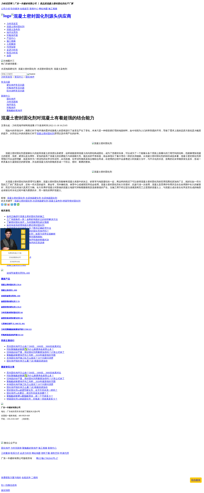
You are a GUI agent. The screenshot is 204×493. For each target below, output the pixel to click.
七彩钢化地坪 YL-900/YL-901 (13, 324)
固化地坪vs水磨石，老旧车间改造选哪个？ (28, 393)
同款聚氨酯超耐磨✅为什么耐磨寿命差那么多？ (30, 349)
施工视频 (52, 8)
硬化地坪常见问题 (15, 85)
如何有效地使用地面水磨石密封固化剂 (25, 225)
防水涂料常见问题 (15, 91)
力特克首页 (12, 23)
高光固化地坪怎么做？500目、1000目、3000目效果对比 (34, 346)
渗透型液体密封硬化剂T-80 (12, 318)
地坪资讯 (11, 104)
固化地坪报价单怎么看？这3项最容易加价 (27, 361)
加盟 (9, 56)
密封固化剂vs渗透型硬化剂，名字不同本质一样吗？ (32, 390)
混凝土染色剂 (13, 29)
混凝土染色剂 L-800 (16, 265)
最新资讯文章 (7, 367)
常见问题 (5, 82)
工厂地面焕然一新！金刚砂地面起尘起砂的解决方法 (32, 219)
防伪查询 (15, 8)
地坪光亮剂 (12, 32)
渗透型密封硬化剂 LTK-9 (11, 307)
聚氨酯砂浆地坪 (14, 110)
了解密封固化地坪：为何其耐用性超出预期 (28, 222)
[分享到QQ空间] (5, 204)
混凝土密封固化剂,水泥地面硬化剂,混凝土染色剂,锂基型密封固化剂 (47, 201)
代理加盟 (11, 47)
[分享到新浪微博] (8, 204)
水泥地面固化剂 (49, 198)
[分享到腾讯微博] (12, 204)
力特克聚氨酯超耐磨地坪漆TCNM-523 (16, 329)
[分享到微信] (18, 204)
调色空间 (55, 453)
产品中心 (11, 38)
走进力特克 (12, 50)
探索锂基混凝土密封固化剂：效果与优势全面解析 (31, 234)
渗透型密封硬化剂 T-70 (10, 301)
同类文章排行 (7, 340)
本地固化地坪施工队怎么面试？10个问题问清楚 (30, 358)
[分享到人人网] (15, 204)
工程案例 (11, 44)
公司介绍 (5, 8)
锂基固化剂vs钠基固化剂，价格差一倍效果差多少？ (32, 399)
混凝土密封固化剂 (15, 26)
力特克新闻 (12, 102)
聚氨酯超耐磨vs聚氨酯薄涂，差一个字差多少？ (30, 396)
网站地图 (43, 8)
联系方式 (15, 453)
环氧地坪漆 (12, 35)
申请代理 (64, 453)
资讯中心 (18, 77)
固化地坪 (30, 77)
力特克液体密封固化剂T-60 (12, 312)
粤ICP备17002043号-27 (47, 458)
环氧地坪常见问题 (15, 88)
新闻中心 (33, 8)
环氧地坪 (11, 107)
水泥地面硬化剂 (33, 198)
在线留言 (24, 8)
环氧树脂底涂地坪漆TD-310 (12, 335)
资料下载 (45, 453)
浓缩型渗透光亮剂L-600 (18, 273)
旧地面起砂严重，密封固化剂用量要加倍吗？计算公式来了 (35, 352)
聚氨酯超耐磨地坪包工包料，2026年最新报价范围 (31, 355)
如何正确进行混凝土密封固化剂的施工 (25, 216)
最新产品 (5, 279)
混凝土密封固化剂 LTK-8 (11, 285)
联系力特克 (12, 53)
